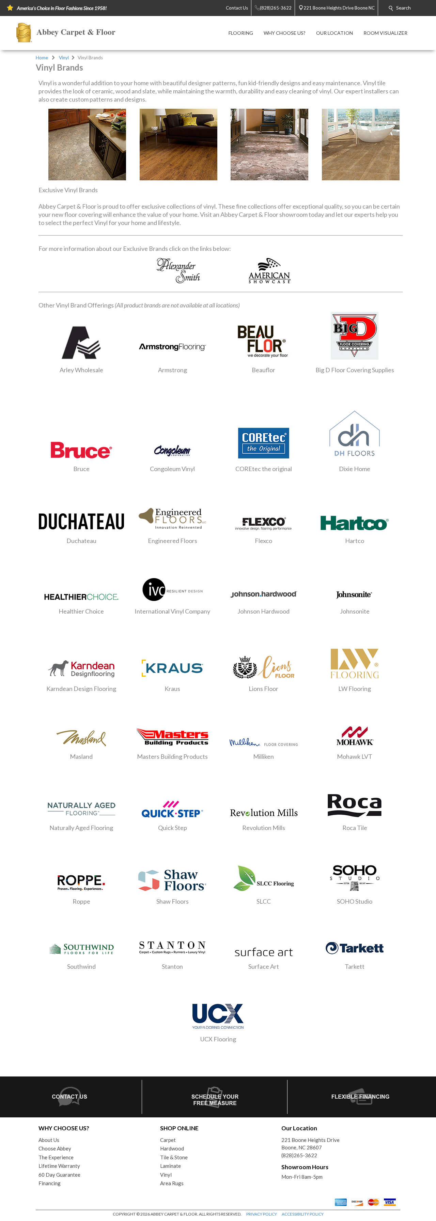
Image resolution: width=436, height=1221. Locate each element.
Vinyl (64, 57)
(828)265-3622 (299, 1155)
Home (42, 57)
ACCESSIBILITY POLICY (303, 1214)
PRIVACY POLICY (261, 1214)
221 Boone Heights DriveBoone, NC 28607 (310, 1144)
